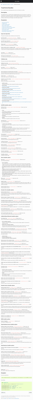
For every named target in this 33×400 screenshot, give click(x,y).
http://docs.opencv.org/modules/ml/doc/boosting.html (10, 86)
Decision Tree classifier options (6, 26)
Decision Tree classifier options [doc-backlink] (7, 189)
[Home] (1, 4)
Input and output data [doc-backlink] (5, 33)
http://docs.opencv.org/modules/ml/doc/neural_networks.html (11, 90)
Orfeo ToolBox (17, 1)
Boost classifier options (5, 25)
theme (10, 398)
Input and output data (5, 22)
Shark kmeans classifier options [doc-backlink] (7, 345)
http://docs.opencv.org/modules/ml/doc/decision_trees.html (11, 88)
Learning (11, 4)
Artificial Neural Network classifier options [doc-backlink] (9, 216)
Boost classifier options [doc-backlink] (5, 157)
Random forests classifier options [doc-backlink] (8, 285)
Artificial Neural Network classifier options (8, 27)
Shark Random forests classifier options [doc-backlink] (9, 324)
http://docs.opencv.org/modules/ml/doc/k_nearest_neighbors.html (12, 96)
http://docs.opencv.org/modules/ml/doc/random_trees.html (11, 94)
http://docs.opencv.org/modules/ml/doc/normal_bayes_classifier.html (12, 92)
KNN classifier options (5, 29)
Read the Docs (17, 398)
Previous (3, 392)
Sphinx (5, 398)
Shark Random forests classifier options (8, 30)
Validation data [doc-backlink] (4, 59)
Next (30, 392)
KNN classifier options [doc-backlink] (5, 319)
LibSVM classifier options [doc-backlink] (6, 105)
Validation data (4, 23)
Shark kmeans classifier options (7, 31)
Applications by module (6, 4)
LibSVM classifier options (6, 24)
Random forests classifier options (7, 28)
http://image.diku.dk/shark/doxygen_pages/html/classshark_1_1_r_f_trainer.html (14, 98)
